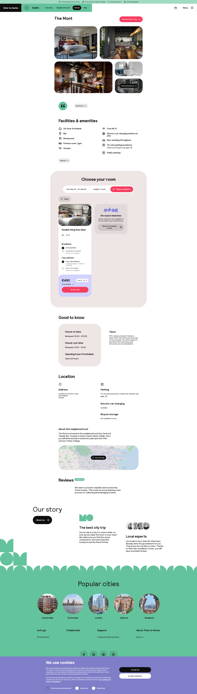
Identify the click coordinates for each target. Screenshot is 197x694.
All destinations (43, 637)
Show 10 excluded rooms (109, 227)
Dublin (35, 7)
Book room (75, 290)
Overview (49, 8)
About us (40, 520)
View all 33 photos (127, 86)
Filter (66, 199)
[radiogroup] (75, 250)
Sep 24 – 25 (81, 280)
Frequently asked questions (108, 637)
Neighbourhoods (63, 8)
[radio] (63, 248)
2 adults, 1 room (99, 189)
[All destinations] (27, 8)
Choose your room (129, 19)
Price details (66, 284)
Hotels (77, 8)
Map (85, 8)
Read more (80, 106)
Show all (63, 160)
